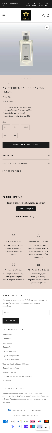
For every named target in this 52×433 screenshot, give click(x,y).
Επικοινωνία (7, 334)
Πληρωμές (7, 347)
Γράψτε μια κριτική (26, 208)
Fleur (6, 84)
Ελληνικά (36, 410)
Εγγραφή (11, 320)
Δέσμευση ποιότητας (11, 360)
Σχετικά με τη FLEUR (11, 355)
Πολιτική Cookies (9, 372)
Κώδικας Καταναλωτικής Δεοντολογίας (18, 376)
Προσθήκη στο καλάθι (25, 145)
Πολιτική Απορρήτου (11, 368)
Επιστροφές (7, 343)
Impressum (7, 380)
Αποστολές (7, 339)
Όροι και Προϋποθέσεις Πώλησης (16, 364)
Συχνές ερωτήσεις (10, 351)
